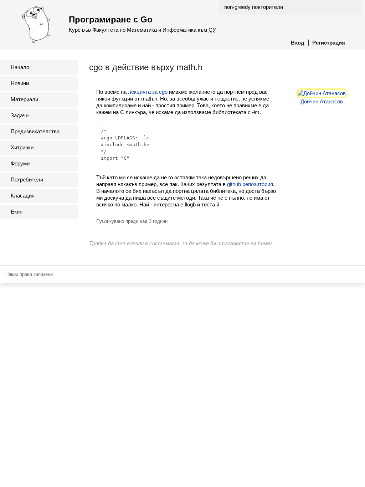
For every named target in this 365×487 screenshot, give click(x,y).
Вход (297, 43)
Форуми (20, 163)
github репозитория (250, 184)
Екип (16, 212)
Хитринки (22, 147)
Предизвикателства (35, 131)
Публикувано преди (132, 221)
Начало (20, 67)
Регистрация (328, 43)
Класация (23, 196)
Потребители (27, 179)
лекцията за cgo (148, 92)
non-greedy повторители (253, 7)
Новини (20, 83)
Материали (24, 99)
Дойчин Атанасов (321, 101)
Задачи (20, 115)
